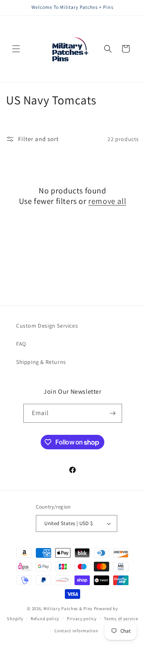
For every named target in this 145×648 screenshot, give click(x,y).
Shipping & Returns (41, 362)
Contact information (76, 630)
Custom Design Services (47, 325)
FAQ (21, 343)
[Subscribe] (113, 413)
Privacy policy (82, 618)
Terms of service (121, 618)
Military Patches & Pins (68, 608)
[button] (16, 49)
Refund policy (45, 618)
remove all (107, 201)
